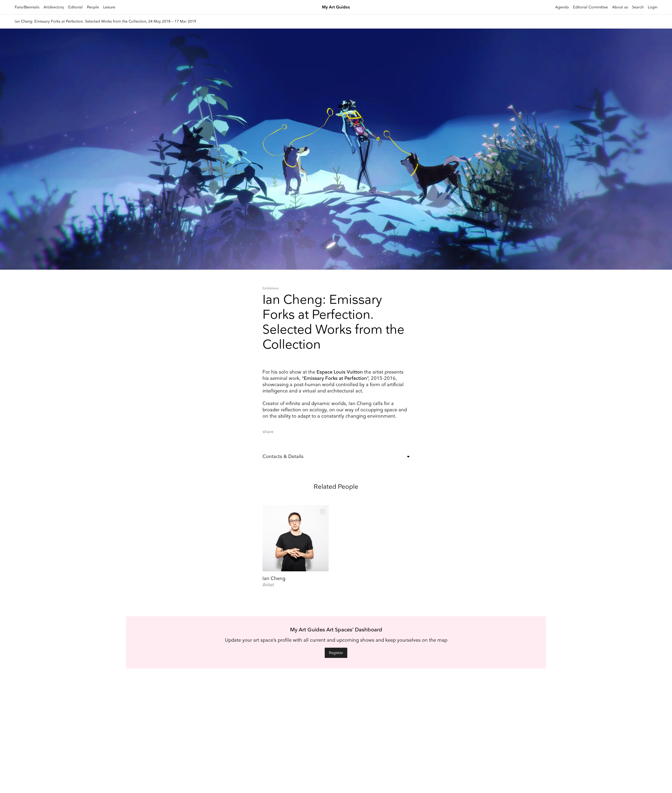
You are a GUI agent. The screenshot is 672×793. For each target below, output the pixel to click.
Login (652, 7)
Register (336, 653)
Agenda (562, 7)
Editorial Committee (590, 7)
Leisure (109, 7)
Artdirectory (54, 7)
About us (620, 7)
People (93, 7)
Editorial (75, 7)
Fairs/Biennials (27, 7)
